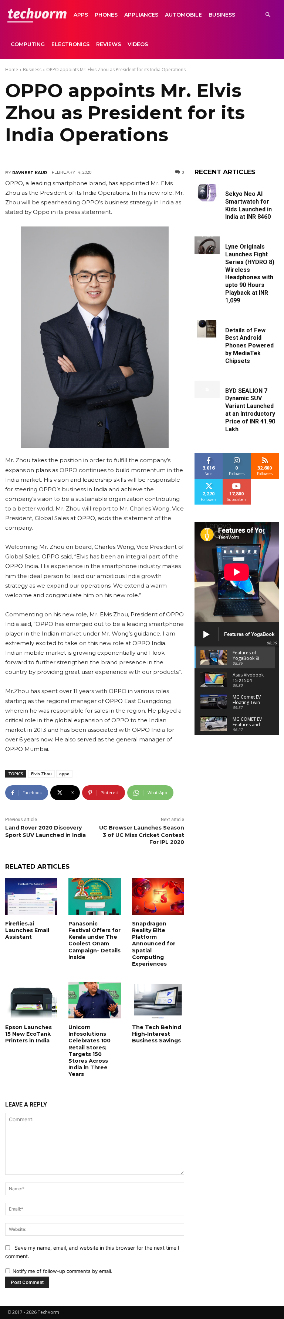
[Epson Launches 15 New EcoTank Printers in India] (31, 1000)
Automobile (183, 14)
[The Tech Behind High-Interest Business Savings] (158, 1000)
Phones (106, 14)
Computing (28, 44)
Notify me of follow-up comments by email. (62, 1271)
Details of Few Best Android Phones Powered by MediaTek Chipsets (249, 345)
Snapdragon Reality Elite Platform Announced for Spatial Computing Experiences (153, 943)
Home (11, 69)
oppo (64, 773)
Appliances (141, 14)
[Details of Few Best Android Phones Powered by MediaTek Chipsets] (207, 329)
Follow (237, 455)
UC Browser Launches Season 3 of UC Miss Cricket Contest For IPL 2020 (141, 834)
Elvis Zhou (41, 773)
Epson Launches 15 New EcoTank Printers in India (28, 1034)
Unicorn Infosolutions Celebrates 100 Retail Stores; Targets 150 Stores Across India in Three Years (89, 1050)
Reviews (108, 44)
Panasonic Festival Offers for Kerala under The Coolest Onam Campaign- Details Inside (94, 940)
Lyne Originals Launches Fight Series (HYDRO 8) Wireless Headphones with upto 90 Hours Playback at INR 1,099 (249, 273)
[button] (268, 14)
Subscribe (236, 481)
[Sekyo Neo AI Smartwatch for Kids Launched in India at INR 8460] (207, 192)
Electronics (70, 44)
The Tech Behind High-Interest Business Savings (156, 1034)
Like (208, 455)
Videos (138, 44)
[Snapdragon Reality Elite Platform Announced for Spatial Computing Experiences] (158, 896)
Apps (81, 14)
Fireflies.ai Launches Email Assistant (27, 930)
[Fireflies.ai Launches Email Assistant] (31, 896)
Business (222, 14)
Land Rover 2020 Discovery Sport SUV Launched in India (45, 831)
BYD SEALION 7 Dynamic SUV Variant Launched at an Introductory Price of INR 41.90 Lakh (250, 410)
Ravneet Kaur (29, 172)
